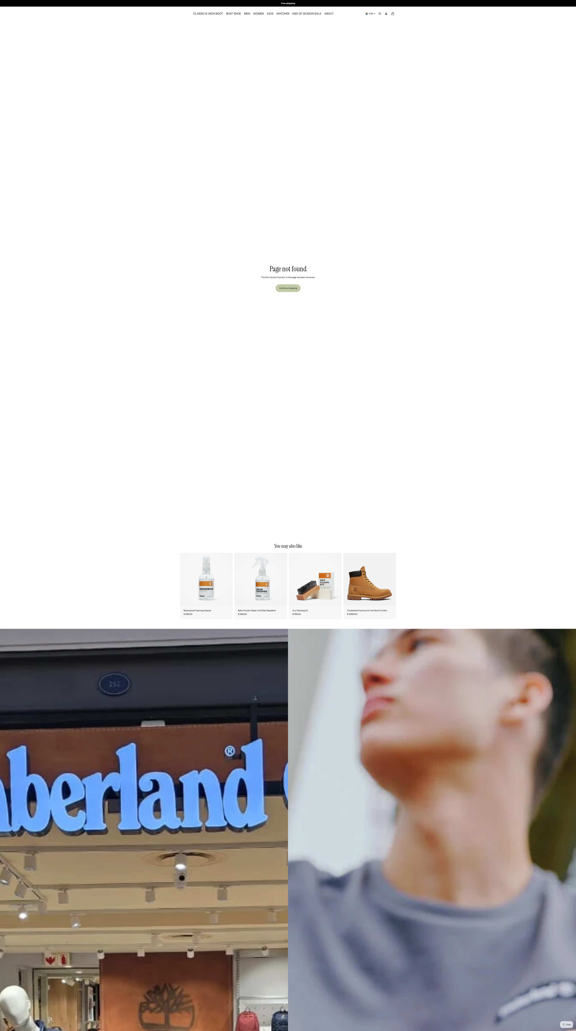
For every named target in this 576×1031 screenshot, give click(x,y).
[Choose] (391, 601)
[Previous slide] (347, 579)
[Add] (228, 601)
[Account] (386, 13)
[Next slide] (391, 579)
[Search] (379, 13)
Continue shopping (288, 288)
